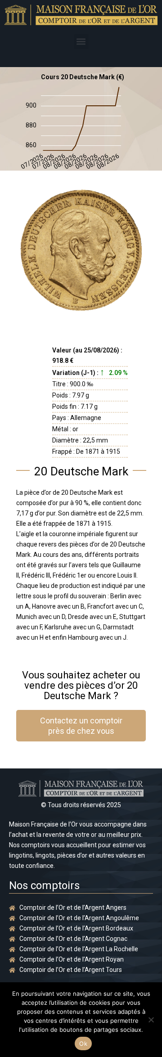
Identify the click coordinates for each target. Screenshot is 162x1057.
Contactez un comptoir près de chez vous (81, 726)
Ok (83, 1043)
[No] (150, 1019)
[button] (81, 41)
